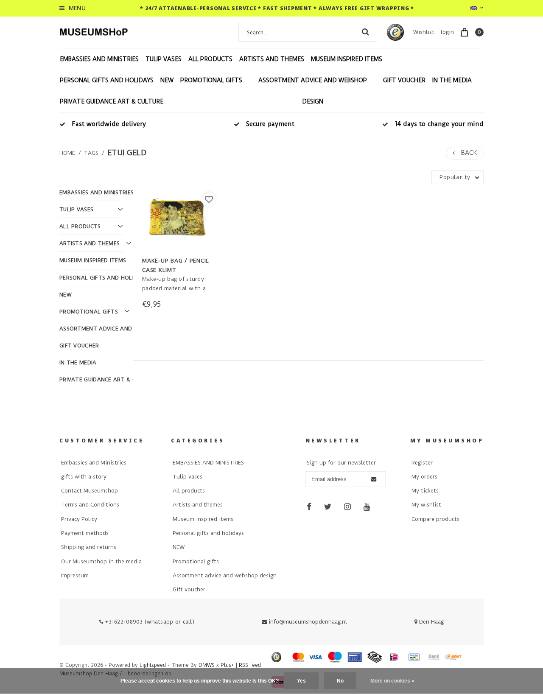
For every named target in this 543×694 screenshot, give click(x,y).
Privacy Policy (79, 519)
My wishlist (426, 504)
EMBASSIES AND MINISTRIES (99, 59)
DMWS (207, 665)
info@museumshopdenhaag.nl (308, 621)
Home (67, 153)
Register (422, 462)
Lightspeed (153, 665)
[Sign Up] (374, 479)
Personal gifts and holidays (107, 80)
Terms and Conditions (90, 504)
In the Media (452, 80)
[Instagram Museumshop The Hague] (348, 507)
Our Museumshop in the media (101, 561)
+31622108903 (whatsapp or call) (149, 621)
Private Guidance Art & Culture (111, 101)
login (447, 32)
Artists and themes (271, 59)
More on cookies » (392, 681)
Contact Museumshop (89, 490)
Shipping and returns (88, 547)
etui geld (126, 152)
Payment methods (85, 533)
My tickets (425, 490)
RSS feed (250, 665)
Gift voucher (404, 80)
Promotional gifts (211, 80)
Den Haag (430, 621)
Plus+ (227, 665)
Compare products (435, 519)
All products (210, 59)
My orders (424, 476)
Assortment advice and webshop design (312, 91)
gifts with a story (83, 476)
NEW (167, 80)
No (340, 681)
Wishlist (423, 32)
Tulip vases (164, 59)
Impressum (75, 575)
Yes (301, 681)
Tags (91, 153)
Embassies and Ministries (93, 462)
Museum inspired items (346, 59)
